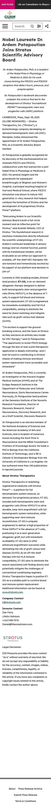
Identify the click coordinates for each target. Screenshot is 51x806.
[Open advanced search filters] (39, 26)
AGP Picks (7, 4)
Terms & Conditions (25, 801)
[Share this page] (47, 26)
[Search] (32, 26)
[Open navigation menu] (5, 26)
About (12, 788)
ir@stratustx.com (11, 602)
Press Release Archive (30, 788)
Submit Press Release (25, 794)
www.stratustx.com (12, 592)
